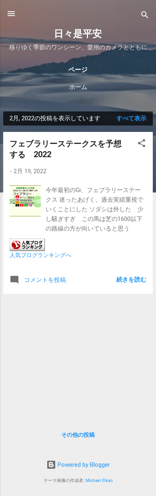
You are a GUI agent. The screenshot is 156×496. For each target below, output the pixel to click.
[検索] (145, 16)
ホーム (78, 87)
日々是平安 (78, 33)
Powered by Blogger (83, 464)
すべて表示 (131, 118)
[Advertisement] (78, 356)
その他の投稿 (78, 434)
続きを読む (131, 279)
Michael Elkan (99, 480)
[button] (141, 144)
